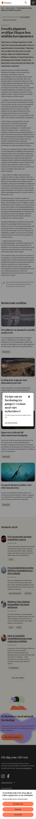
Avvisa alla (18, 815)
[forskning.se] (6, 2)
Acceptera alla (18, 804)
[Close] (29, 396)
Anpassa (18, 809)
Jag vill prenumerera (11, 423)
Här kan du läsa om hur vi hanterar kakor (15, 799)
